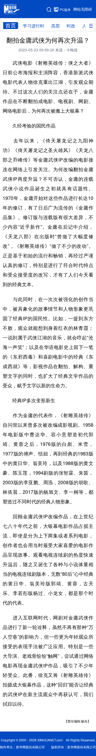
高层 (55, 26)
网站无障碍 (82, 9)
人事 (86, 26)
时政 (71, 26)
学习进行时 (33, 26)
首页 (10, 25)
